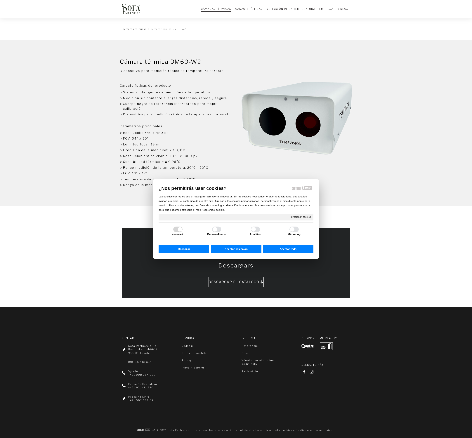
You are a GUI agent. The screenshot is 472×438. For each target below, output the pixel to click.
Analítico (255, 234)
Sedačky (188, 345)
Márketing (294, 234)
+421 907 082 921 (141, 400)
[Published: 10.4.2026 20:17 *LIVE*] (154, 430)
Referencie (250, 345)
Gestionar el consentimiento (315, 430)
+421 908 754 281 (141, 374)
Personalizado (216, 234)
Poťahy (187, 360)
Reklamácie (250, 371)
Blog (245, 353)
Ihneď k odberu (193, 367)
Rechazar (184, 249)
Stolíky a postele (194, 353)
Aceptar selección (236, 249)
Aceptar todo (288, 249)
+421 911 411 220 (140, 387)
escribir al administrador (241, 430)
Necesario (178, 234)
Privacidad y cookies (300, 217)
